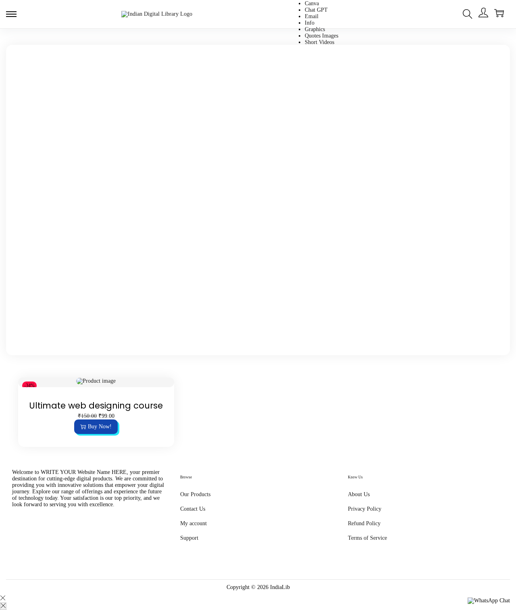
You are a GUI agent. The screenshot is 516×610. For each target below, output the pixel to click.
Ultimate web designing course (96, 405)
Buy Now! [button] (100, 426)
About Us (359, 494)
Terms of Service (367, 538)
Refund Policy (364, 523)
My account (193, 523)
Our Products (195, 494)
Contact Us (192, 509)
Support (189, 538)
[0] (499, 13)
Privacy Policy (364, 509)
